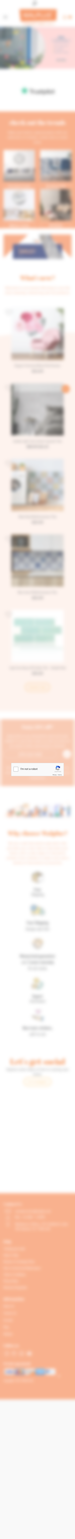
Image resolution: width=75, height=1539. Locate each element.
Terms (60, 775)
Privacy (54, 775)
